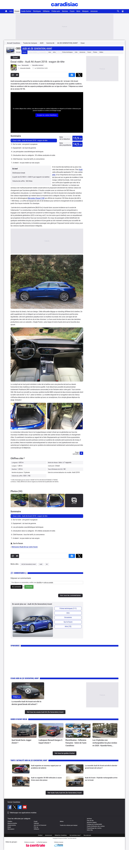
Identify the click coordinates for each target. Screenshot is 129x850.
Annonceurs (48, 835)
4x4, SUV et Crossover (40, 825)
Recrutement (87, 835)
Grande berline (12, 825)
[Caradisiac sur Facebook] (10, 807)
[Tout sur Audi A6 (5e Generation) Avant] (10, 53)
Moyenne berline (12, 823)
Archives (89, 818)
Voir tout (74, 503)
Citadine (10, 821)
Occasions (68, 617)
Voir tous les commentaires (70, 595)
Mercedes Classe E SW (36, 198)
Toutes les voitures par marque (68, 825)
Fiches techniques (67, 52)
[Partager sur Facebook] (72, 74)
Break (9, 827)
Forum (72, 11)
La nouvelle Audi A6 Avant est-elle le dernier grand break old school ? (26, 702)
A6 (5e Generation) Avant (28, 564)
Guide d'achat (26, 11)
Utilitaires (46, 11)
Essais (17, 11)
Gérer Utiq (90, 830)
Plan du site (90, 820)
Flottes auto (55, 11)
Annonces (94, 11)
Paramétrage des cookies (94, 828)
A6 (47, 564)
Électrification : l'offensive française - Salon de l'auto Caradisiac (76, 743)
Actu (11, 11)
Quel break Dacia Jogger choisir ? (21, 741)
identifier (39, 582)
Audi (80, 169)
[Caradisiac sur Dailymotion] (20, 807)
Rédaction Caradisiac (61, 835)
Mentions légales (92, 822)
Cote (76, 52)
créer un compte (48, 582)
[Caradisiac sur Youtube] (25, 807)
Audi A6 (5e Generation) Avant (37, 48)
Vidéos (101, 52)
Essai (83, 43)
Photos (95, 52)
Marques (85, 11)
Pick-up (36, 827)
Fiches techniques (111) (68, 608)
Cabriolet (36, 823)
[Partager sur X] (79, 74)
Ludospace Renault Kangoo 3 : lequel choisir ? (51, 741)
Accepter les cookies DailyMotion (47, 115)
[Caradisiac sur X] (15, 807)
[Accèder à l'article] (28, 690)
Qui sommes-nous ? (75, 835)
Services (65, 11)
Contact (40, 835)
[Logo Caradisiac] (64, 8)
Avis (49, 52)
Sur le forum (68, 622)
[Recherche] (118, 11)
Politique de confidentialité (94, 824)
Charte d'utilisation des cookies (96, 826)
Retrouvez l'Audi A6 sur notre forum (25, 547)
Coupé (35, 821)
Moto (78, 11)
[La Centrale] (35, 847)
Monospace (11, 829)
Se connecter (16, 587)
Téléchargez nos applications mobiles (23, 813)
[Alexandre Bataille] (14, 70)
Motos (61, 821)
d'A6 (53, 175)
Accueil (18, 52)
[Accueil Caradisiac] (6, 11)
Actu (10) (68, 626)
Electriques (37, 11)
